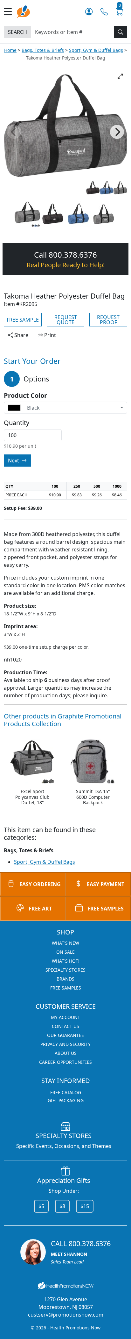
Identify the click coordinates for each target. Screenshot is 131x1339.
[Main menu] (10, 11)
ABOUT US (66, 1053)
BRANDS (65, 979)
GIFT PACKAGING (66, 1100)
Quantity (16, 423)
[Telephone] (104, 12)
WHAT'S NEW (65, 943)
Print (49, 335)
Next (14, 460)
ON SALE (65, 952)
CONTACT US (65, 1026)
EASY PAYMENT (105, 884)
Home (10, 50)
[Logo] (23, 11)
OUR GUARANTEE (65, 1035)
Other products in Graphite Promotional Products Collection (62, 720)
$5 (41, 1206)
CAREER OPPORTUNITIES (65, 1062)
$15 (84, 1206)
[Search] (120, 32)
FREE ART (40, 908)
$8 (62, 1206)
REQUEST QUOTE (65, 320)
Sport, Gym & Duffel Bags (96, 50)
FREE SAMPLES (105, 908)
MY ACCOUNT (65, 1017)
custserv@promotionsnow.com (65, 1314)
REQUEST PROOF (108, 320)
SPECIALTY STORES (65, 970)
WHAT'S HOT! (65, 961)
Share (20, 335)
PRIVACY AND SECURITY (65, 1044)
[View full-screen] (120, 76)
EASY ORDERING (40, 884)
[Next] (117, 132)
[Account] (89, 12)
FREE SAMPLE (23, 319)
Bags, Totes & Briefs (43, 50)
